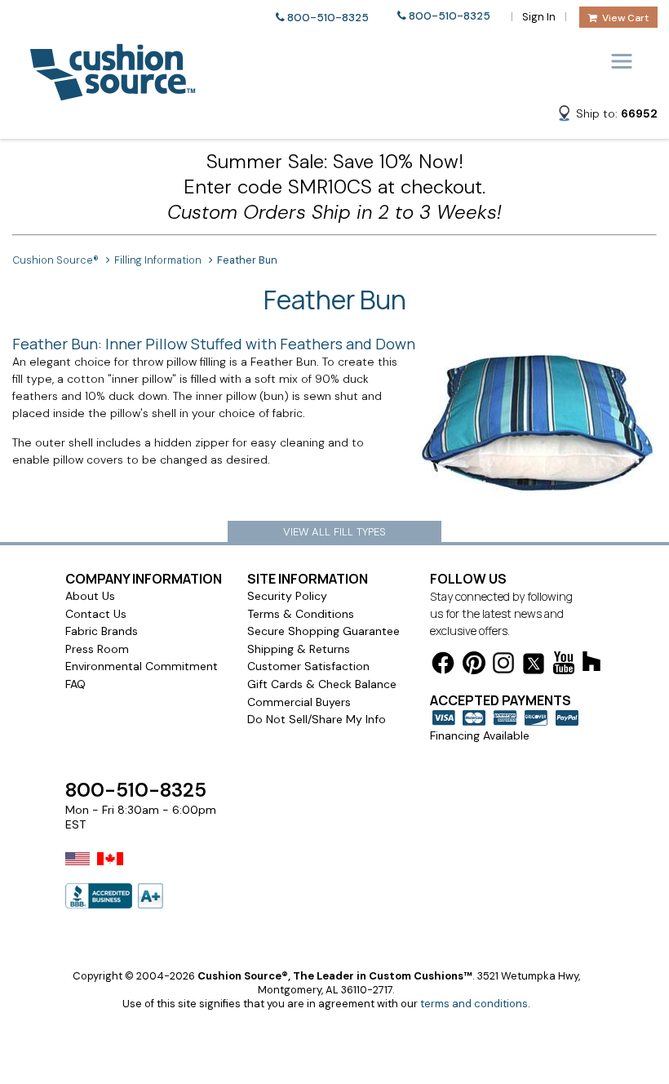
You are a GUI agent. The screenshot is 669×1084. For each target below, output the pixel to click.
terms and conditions (474, 1004)
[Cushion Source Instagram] (503, 665)
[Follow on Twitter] (533, 666)
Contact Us (95, 613)
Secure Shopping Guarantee (323, 631)
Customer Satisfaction (308, 666)
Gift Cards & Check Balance (322, 684)
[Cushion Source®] (112, 93)
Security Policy (287, 596)
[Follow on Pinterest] (474, 665)
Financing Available (479, 735)
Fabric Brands (101, 631)
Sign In (539, 17)
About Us (90, 596)
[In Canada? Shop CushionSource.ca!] (110, 869)
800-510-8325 (328, 17)
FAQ (75, 684)
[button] (607, 116)
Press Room (97, 649)
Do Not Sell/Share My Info (316, 719)
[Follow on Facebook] (443, 666)
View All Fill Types (334, 532)
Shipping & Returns (298, 649)
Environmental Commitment (141, 666)
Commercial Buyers (299, 702)
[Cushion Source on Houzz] (591, 664)
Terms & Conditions (300, 613)
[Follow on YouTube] (563, 665)
